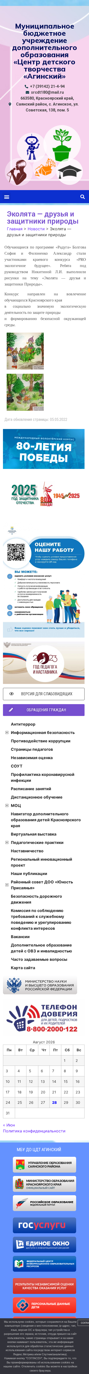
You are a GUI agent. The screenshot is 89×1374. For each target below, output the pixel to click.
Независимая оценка (32, 757)
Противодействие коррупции (40, 740)
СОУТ (16, 766)
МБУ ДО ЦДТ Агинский (39, 1149)
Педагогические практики (37, 842)
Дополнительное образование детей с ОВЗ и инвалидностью (41, 948)
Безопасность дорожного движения (36, 899)
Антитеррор (23, 724)
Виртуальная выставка (33, 834)
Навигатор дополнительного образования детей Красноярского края (46, 819)
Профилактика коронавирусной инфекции (42, 777)
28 (54, 1102)
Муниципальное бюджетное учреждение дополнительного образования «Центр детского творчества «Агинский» (44, 50)
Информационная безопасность (43, 732)
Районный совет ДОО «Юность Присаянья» (42, 884)
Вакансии (20, 936)
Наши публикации (29, 873)
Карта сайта (23, 967)
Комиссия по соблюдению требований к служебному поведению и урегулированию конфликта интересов (41, 919)
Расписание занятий (31, 788)
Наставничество (27, 850)
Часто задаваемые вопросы (39, 959)
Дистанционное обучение (37, 797)
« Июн (9, 1125)
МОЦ (16, 805)
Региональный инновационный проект (41, 862)
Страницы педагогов (32, 749)
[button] (6, 197)
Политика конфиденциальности (34, 1130)
